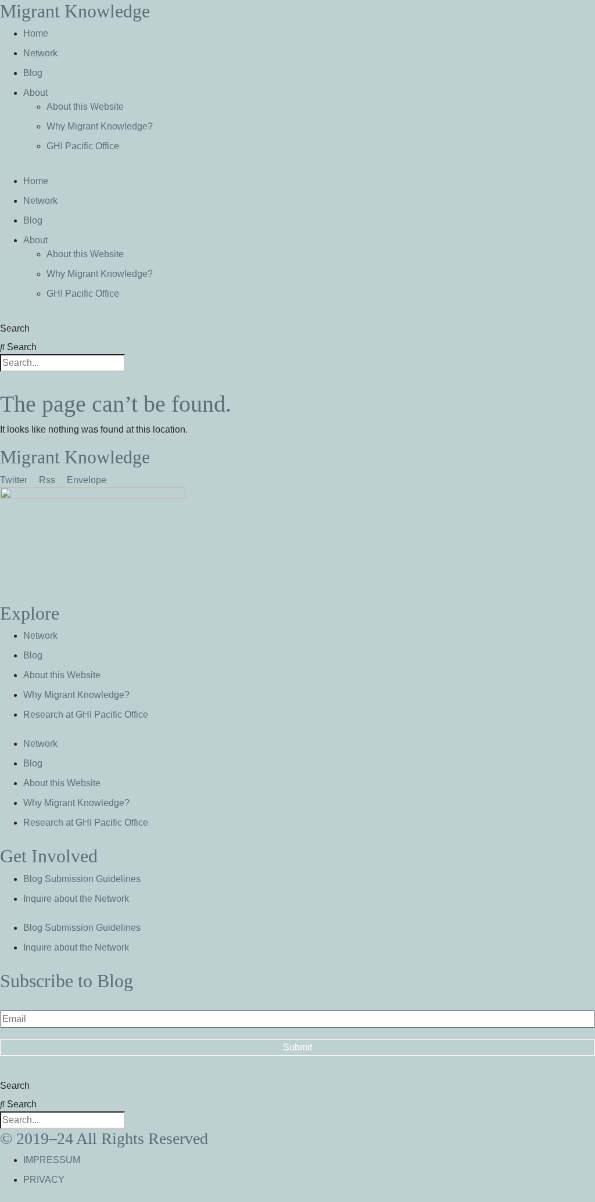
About (35, 93)
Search (15, 328)
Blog (32, 73)
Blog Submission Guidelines (82, 879)
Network (40, 53)
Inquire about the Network (76, 899)
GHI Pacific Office (82, 146)
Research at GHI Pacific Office (85, 714)
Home (35, 33)
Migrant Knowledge (75, 11)
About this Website (85, 106)
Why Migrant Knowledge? (99, 126)
